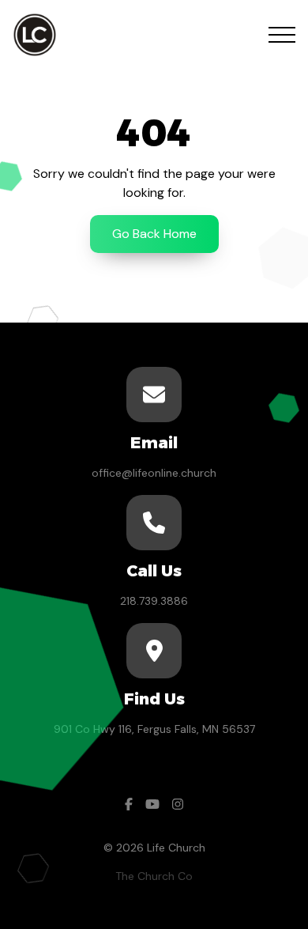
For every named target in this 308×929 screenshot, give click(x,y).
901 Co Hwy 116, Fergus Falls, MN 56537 (154, 729)
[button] (282, 34)
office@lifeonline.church (154, 473)
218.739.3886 (154, 601)
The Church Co (154, 876)
